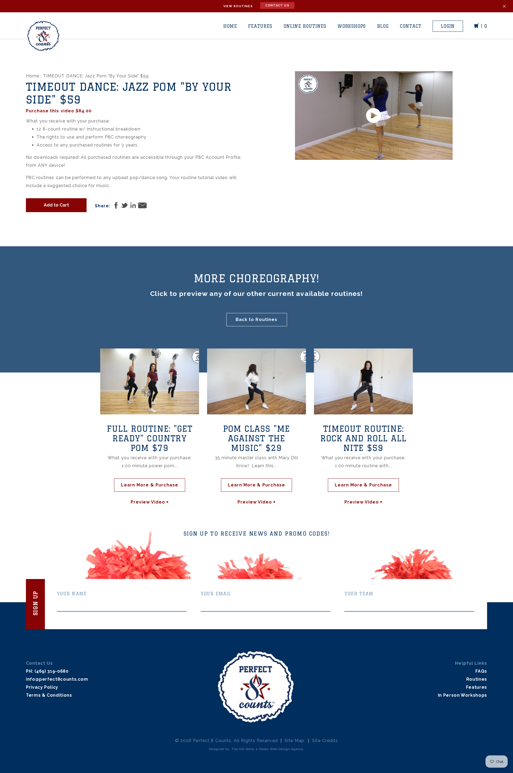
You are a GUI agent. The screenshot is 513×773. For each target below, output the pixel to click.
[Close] (504, 6)
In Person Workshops (462, 695)
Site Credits (325, 740)
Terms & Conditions (49, 695)
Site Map (294, 740)
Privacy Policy (42, 687)
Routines (476, 679)
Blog (382, 26)
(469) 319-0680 (51, 671)
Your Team (359, 593)
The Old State (243, 749)
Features (260, 26)
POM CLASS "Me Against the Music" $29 (256, 438)
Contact (410, 26)
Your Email (216, 593)
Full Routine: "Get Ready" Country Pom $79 (149, 438)
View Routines (238, 6)
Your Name (72, 593)
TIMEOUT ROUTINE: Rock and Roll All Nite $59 (363, 438)
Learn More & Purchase (149, 484)
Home (230, 26)
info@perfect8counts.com (57, 679)
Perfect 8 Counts (212, 740)
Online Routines (304, 26)
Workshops (351, 26)
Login (448, 26)
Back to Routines (256, 319)
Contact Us (277, 5)
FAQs (481, 671)
